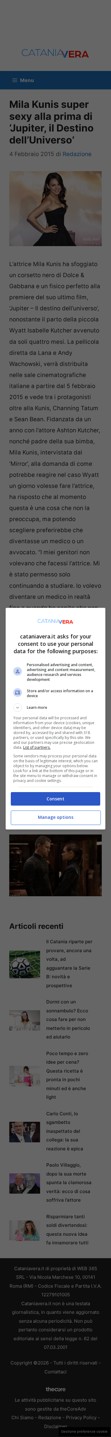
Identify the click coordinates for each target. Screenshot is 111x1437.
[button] (55, 707)
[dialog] (55, 719)
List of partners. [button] (37, 747)
